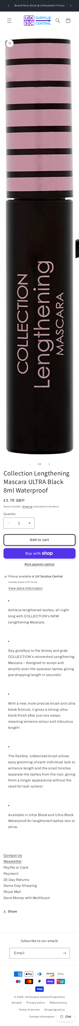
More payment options (39, 564)
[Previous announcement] (8, 5)
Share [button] (12, 911)
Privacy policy (36, 1002)
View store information (25, 588)
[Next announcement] (70, 5)
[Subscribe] (64, 953)
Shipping (27, 506)
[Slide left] (29, 464)
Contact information (42, 1016)
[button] (9, 21)
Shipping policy (54, 1009)
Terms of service (29, 1009)
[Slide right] (49, 464)
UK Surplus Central (37, 997)
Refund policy (58, 1002)
